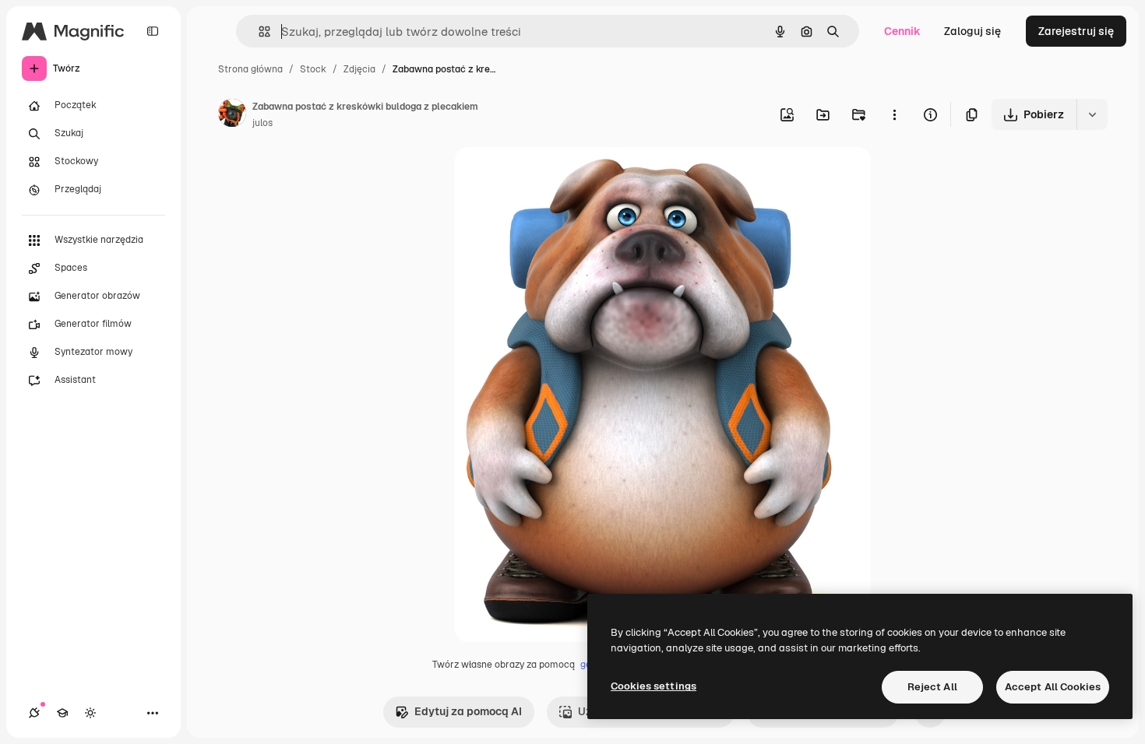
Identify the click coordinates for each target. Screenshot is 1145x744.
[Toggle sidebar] (152, 31)
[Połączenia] (34, 712)
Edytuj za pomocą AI (468, 711)
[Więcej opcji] (894, 114)
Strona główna (250, 69)
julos (262, 123)
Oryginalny (562, 177)
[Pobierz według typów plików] (1092, 114)
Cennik (902, 31)
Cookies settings (653, 686)
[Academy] (62, 712)
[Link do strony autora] (232, 115)
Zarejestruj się (1076, 31)
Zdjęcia (359, 69)
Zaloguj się (972, 31)
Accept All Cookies (1053, 686)
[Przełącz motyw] (90, 712)
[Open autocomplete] (258, 31)
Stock (313, 69)
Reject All (932, 686)
